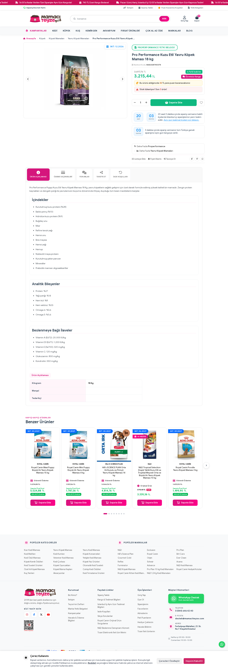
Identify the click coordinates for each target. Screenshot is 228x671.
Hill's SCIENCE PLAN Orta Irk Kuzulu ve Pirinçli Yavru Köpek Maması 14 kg (114, 471)
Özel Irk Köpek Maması (34, 569)
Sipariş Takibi (103, 595)
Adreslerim (143, 613)
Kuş (78, 30)
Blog (189, 30)
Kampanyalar (38, 30)
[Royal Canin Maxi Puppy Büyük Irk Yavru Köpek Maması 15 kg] (43, 445)
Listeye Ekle (140, 159)
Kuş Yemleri (29, 573)
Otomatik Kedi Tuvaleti (93, 565)
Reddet (92, 663)
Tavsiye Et (171, 159)
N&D (150, 464)
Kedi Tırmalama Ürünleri (93, 573)
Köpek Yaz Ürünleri (91, 562)
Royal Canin (43, 464)
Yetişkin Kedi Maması (92, 558)
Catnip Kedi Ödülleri (92, 569)
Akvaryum (109, 30)
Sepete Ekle (175, 102)
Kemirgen (91, 30)
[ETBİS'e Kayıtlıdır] (29, 625)
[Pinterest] (197, 159)
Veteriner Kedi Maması (63, 558)
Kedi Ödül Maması (32, 558)
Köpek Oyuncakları (61, 565)
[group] (75, 79)
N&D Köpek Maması (126, 569)
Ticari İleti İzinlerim (146, 631)
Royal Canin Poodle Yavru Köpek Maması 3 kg (185, 468)
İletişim (71, 599)
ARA (164, 18)
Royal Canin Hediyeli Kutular (189, 569)
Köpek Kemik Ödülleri (33, 562)
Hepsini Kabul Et (194, 661)
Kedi (54, 30)
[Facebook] (192, 159)
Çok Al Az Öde (154, 30)
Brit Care (181, 554)
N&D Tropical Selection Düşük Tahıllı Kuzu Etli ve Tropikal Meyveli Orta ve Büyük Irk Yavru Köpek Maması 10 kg (149, 472)
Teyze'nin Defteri (76, 604)
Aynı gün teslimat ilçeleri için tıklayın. (181, 120)
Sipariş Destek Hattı (35, 8)
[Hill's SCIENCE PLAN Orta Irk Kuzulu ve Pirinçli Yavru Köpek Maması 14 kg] (114, 445)
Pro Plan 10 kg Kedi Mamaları (160, 569)
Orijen (149, 558)
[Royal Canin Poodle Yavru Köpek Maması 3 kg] (185, 445)
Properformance (156, 146)
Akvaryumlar (59, 573)
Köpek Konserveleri (91, 554)
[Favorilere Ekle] (201, 102)
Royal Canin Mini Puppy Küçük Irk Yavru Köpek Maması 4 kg (78, 470)
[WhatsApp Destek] (222, 644)
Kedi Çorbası (59, 562)
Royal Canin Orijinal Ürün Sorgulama (109, 622)
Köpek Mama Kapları (62, 569)
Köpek (66, 30)
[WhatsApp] (202, 159)
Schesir (150, 562)
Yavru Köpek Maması (62, 550)
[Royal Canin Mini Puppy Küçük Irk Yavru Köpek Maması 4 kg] (78, 445)
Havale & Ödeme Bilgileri (76, 619)
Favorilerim (143, 608)
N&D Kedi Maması (184, 565)
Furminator (123, 565)
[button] (28, 79)
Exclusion (151, 550)
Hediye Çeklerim (145, 622)
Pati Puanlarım (144, 617)
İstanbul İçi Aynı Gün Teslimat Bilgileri (111, 605)
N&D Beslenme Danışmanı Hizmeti (113, 628)
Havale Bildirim (144, 627)
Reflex (120, 562)
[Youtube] (48, 615)
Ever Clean (181, 558)
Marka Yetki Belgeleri (78, 608)
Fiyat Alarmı (155, 159)
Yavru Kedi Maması (91, 550)
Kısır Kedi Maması (32, 550)
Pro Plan (180, 550)
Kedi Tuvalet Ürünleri (33, 565)
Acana (179, 562)
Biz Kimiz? (72, 595)
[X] (41, 615)
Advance (151, 565)
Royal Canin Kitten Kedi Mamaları (131, 573)
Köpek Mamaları (56, 38)
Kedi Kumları (59, 554)
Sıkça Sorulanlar (105, 616)
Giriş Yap (142, 595)
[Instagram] (27, 615)
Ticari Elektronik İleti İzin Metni (112, 632)
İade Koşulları (104, 611)
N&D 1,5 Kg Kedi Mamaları (158, 573)
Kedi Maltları (30, 554)
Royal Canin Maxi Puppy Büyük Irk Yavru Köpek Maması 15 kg (42, 470)
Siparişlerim (143, 604)
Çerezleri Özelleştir (169, 661)
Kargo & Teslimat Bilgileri (109, 599)
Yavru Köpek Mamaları (78, 38)
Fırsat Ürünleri (130, 30)
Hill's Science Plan (114, 464)
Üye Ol (141, 599)
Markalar (174, 30)
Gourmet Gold (124, 558)
